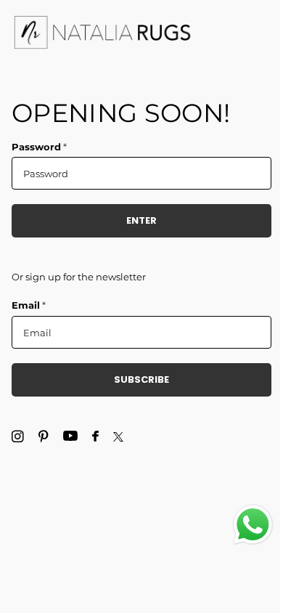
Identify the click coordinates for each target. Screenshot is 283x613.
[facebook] (95, 436)
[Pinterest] (43, 437)
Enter (141, 220)
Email (29, 305)
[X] (118, 437)
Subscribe (141, 379)
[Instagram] (18, 437)
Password (39, 147)
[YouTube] (70, 436)
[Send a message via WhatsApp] (253, 525)
